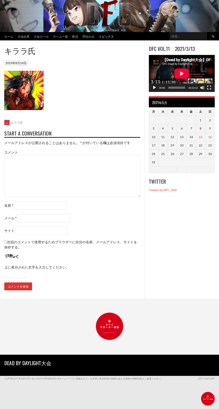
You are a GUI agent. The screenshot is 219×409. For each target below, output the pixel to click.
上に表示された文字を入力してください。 (36, 267)
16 (210, 137)
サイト (9, 231)
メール (10, 218)
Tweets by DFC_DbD (163, 190)
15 (200, 137)
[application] (182, 73)
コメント (11, 152)
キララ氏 (14, 122)
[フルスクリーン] (209, 88)
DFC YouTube (206, 378)
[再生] (154, 88)
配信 (75, 36)
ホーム (8, 36)
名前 (8, 205)
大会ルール (41, 36)
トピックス (106, 36)
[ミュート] (202, 88)
